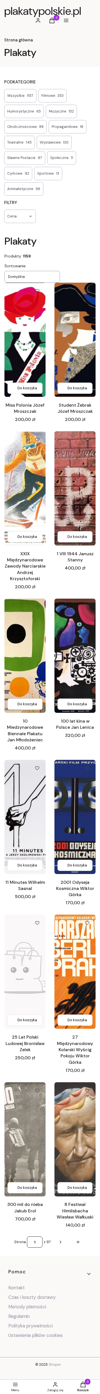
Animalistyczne (23, 188)
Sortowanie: (15, 265)
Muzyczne (61, 111)
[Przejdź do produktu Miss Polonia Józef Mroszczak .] (25, 340)
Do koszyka (27, 388)
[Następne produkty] (60, 1242)
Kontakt (16, 1288)
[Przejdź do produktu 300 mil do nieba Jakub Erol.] (25, 1139)
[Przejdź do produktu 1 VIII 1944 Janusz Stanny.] (75, 488)
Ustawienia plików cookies (36, 1335)
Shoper (55, 1364)
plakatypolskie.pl (42, 11)
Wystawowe (54, 142)
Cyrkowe (18, 173)
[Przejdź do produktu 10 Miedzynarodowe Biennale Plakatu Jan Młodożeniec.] (25, 656)
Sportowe (48, 173)
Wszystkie (20, 95)
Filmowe (52, 95)
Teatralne (19, 142)
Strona (20, 1242)
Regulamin (19, 1316)
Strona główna (18, 40)
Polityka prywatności (30, 1326)
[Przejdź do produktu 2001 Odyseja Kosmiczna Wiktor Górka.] (75, 817)
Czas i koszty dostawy (32, 1297)
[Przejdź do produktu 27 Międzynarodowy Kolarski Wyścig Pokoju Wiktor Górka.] (75, 972)
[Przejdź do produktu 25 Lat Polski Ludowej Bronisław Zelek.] (25, 972)
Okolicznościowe (25, 126)
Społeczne (61, 157)
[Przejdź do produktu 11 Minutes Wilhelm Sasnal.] (25, 817)
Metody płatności (27, 1307)
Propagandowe (67, 126)
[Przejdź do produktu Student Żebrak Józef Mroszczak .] (75, 340)
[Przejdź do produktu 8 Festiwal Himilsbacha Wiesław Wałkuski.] (75, 1139)
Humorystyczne (24, 111)
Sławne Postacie (24, 157)
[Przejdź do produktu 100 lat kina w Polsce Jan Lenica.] (75, 656)
